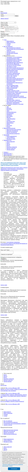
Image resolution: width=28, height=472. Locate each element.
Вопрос (3, 31)
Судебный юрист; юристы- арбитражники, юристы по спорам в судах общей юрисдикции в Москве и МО (14, 396)
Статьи (8, 45)
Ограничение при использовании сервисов (15, 423)
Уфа (8, 106)
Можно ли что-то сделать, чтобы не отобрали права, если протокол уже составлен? (14, 390)
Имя (2, 26)
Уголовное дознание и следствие (15, 104)
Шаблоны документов (12, 130)
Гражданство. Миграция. (13, 63)
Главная (6, 152)
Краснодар (9, 109)
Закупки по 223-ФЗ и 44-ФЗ (14, 65)
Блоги (8, 143)
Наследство (3, 385)
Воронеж (9, 108)
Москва (8, 117)
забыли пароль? (5, 18)
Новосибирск (10, 122)
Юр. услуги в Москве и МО (13, 388)
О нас (5, 39)
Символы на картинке (7, 254)
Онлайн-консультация (12, 53)
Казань (8, 126)
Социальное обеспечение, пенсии (15, 96)
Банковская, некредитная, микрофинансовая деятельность (15, 62)
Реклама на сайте (11, 139)
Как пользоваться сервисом (14, 47)
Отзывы (9, 43)
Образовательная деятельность (14, 80)
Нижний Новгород (11, 112)
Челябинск (9, 114)
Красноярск (10, 116)
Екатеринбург (10, 113)
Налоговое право (11, 77)
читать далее (4, 285)
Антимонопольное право (13, 58)
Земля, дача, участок (12, 76)
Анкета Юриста (11, 137)
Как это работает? (8, 46)
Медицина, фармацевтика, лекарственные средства (13, 74)
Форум (8, 54)
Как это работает (8, 421)
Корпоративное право (12, 70)
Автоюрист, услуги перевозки (14, 57)
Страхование (10, 89)
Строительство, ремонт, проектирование (17, 92)
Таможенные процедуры (13, 94)
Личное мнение (11, 149)
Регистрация (4, 12)
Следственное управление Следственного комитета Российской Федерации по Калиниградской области (14, 243)
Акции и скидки (11, 51)
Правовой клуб (7, 140)
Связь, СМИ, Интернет (12, 86)
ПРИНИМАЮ (14, 468)
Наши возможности (12, 136)
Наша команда (10, 41)
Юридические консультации (14, 129)
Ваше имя (3, 250)
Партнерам (6, 134)
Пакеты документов (12, 132)
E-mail (2, 28)
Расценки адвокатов (12, 147)
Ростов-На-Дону (11, 121)
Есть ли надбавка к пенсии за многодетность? (12, 401)
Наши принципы (11, 42)
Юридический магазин (9, 128)
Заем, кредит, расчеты (12, 72)
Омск (8, 110)
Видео (8, 145)
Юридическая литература (13, 133)
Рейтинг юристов (11, 148)
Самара (8, 120)
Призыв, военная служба (13, 90)
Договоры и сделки (12, 66)
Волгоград (9, 125)
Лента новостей (11, 141)
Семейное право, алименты (14, 93)
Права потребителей (12, 88)
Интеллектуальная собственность (15, 67)
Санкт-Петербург (11, 118)
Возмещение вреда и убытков (14, 59)
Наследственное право (12, 85)
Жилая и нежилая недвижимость (15, 69)
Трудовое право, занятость (13, 100)
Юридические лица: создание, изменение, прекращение (14, 102)
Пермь (8, 124)
